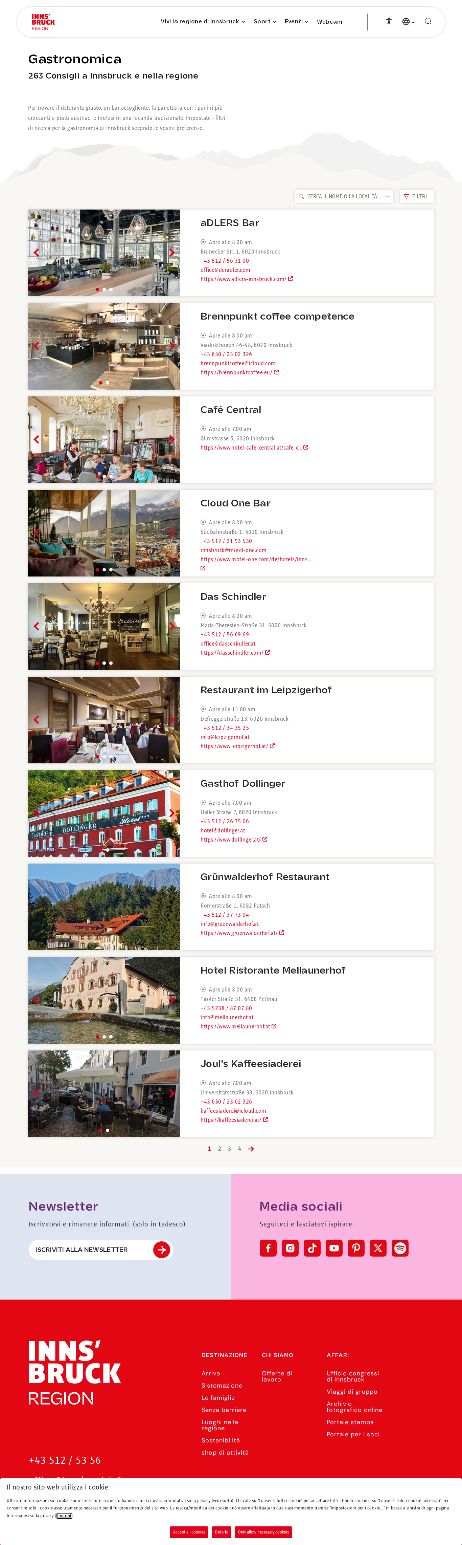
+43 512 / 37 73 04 (225, 915)
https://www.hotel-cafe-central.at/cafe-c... (252, 448)
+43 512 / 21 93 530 (226, 541)
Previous (37, 252)
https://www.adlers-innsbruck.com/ (244, 279)
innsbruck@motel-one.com (234, 550)
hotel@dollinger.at (223, 831)
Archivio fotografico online (355, 1407)
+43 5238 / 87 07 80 (226, 1008)
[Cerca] (428, 21)
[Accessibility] (389, 20)
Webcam (329, 22)
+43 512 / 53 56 (65, 1460)
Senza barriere (224, 1410)
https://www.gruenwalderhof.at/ (240, 933)
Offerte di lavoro (277, 1376)
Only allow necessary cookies (263, 1532)
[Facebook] (268, 1248)
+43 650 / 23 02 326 (226, 354)
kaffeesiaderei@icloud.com (234, 1111)
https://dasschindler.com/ (233, 653)
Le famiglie (218, 1398)
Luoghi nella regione (220, 1425)
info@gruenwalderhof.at (230, 924)
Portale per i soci (353, 1434)
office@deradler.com (226, 270)
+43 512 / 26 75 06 (225, 822)
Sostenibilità (221, 1440)
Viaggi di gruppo (352, 1392)
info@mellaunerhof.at (227, 1018)
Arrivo (211, 1373)
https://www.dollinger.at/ (231, 840)
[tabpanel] (104, 253)
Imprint (64, 1516)
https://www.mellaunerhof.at (236, 1027)
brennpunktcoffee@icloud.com (238, 364)
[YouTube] (334, 1248)
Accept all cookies (189, 1532)
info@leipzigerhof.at (225, 737)
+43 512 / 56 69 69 (225, 635)
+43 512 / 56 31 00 (225, 261)
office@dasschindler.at (228, 644)
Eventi (294, 22)
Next (170, 252)
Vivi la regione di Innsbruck (200, 22)
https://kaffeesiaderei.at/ (232, 1120)
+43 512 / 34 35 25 (225, 728)
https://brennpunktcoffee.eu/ (237, 373)
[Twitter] (378, 1248)
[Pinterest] (356, 1248)
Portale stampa (350, 1422)
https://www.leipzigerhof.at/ (235, 746)
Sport (262, 22)
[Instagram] (290, 1248)
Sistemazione (222, 1385)
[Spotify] (400, 1248)
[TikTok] (312, 1248)
